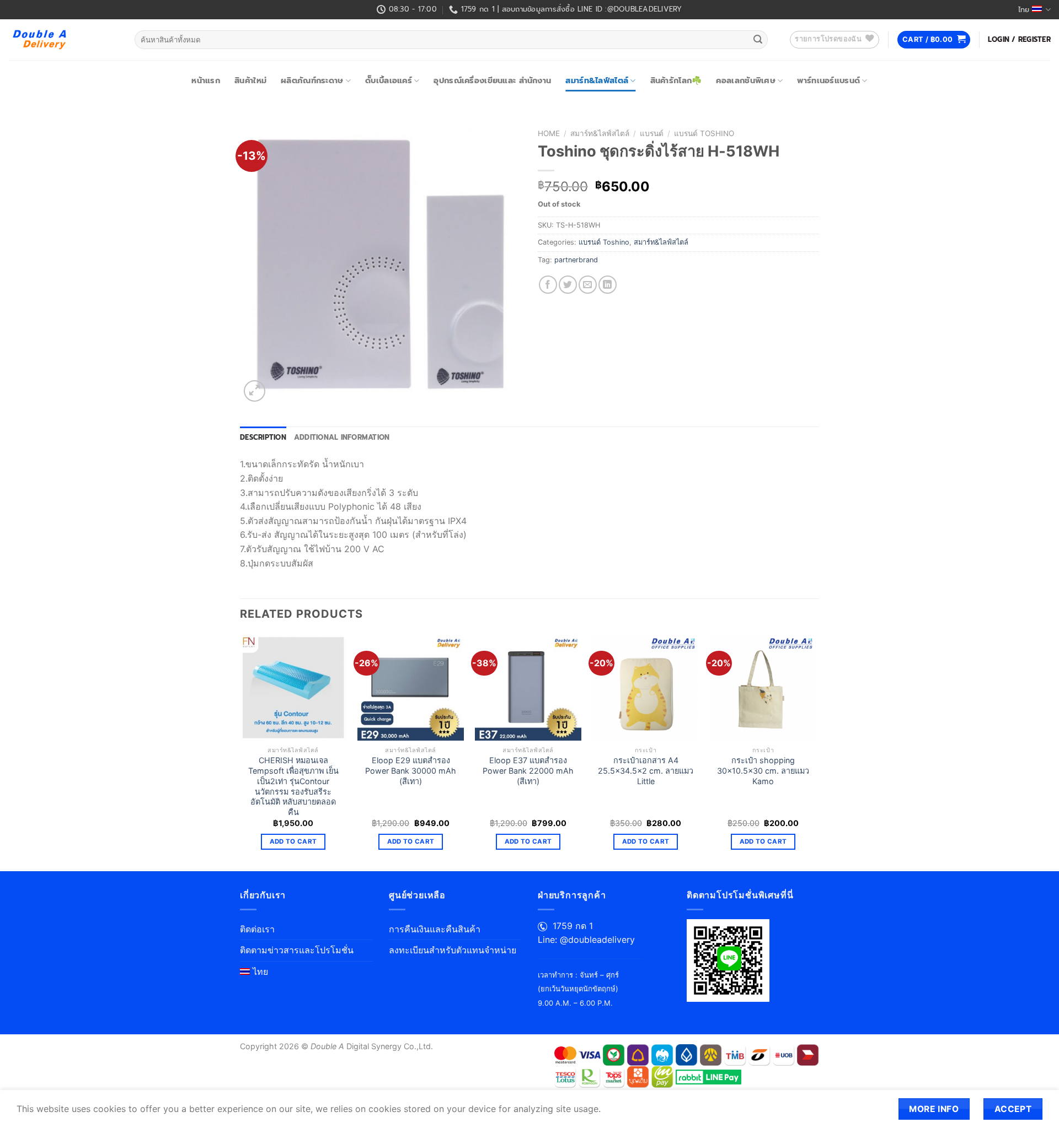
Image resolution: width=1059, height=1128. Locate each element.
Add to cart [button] (293, 841)
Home (549, 133)
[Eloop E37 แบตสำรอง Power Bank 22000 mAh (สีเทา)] (528, 687)
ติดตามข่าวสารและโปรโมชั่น (297, 950)
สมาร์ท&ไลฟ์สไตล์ (596, 80)
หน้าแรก (205, 80)
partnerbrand (576, 260)
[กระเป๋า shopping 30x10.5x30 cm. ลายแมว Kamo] (763, 687)
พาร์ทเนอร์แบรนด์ (828, 80)
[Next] (815, 751)
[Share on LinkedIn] (607, 285)
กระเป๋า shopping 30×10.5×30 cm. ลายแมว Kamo (763, 770)
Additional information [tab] (342, 437)
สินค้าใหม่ (250, 80)
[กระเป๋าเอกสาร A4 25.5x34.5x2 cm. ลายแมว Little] (645, 687)
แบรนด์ (652, 133)
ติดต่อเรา (257, 929)
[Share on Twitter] (568, 285)
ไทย (1023, 9)
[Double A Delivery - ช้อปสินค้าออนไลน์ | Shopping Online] (63, 39)
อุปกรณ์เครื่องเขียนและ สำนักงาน (492, 80)
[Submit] (757, 39)
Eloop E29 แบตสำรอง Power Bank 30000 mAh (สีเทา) (410, 770)
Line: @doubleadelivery (586, 939)
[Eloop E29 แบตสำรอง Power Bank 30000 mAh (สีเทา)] (410, 687)
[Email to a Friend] (588, 285)
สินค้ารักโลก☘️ (676, 80)
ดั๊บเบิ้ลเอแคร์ (388, 80)
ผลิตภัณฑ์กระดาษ (312, 80)
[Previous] (240, 751)
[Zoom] (254, 391)
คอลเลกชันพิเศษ (745, 80)
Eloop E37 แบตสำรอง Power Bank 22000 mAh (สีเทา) (528, 770)
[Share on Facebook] (548, 285)
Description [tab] (263, 437)
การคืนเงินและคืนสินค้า (434, 929)
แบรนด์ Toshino (704, 133)
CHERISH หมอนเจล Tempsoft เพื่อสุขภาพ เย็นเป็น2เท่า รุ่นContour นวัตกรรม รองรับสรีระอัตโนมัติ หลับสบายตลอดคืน (293, 786)
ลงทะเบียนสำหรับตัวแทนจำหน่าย (452, 950)
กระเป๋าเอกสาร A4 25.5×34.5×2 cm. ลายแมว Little (645, 770)
